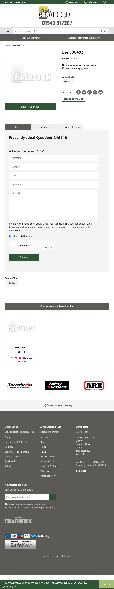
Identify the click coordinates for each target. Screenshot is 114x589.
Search (103, 31)
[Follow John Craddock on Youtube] (84, 471)
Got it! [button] (106, 584)
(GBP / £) (8, 2)
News (43, 451)
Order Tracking (12, 456)
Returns (8, 466)
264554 (21, 349)
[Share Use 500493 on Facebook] (78, 92)
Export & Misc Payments (17, 451)
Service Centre (47, 461)
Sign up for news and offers (19, 489)
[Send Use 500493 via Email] (100, 92)
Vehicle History (47, 475)
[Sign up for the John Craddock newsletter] (52, 497)
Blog (42, 442)
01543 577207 (57, 22)
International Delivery (16, 442)
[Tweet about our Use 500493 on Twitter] (84, 92)
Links (43, 446)
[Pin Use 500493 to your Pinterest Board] (95, 92)
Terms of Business (49, 466)
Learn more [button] (9, 586)
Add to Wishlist (75, 98)
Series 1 (67, 81)
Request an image (30, 106)
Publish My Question (22, 235)
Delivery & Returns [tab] (70, 126)
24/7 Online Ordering (59, 405)
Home (7, 45)
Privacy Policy (47, 456)
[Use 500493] (30, 75)
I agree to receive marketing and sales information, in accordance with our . (30, 506)
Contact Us (47, 555)
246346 (11, 283)
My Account (73, 2)
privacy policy (48, 507)
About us (44, 437)
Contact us (10, 437)
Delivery (9, 446)
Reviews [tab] (44, 126)
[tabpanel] (57, 201)
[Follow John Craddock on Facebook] (76, 471)
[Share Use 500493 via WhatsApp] (89, 92)
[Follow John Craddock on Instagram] (82, 471)
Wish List (44, 470)
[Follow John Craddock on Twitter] (79, 471)
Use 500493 (18, 45)
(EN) (20, 2)
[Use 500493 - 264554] (21, 327)
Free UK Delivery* (30, 37)
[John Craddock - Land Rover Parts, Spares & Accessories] (57, 13)
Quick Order (92, 2)
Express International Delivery (83, 37)
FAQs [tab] (17, 126)
